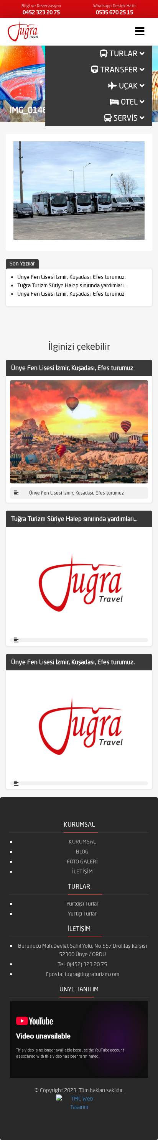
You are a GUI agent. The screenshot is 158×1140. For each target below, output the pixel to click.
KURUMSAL (82, 841)
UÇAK (128, 85)
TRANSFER (119, 69)
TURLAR (123, 53)
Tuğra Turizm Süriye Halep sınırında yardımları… (72, 285)
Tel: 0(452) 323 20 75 (82, 964)
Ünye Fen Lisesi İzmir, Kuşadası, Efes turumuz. (71, 277)
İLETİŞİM (82, 871)
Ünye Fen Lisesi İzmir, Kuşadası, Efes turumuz (71, 293)
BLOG (82, 851)
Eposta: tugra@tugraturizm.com (82, 974)
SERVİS (126, 118)
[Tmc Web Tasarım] (79, 1102)
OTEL (129, 101)
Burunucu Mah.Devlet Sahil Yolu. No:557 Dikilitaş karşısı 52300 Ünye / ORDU (82, 950)
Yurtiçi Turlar (82, 913)
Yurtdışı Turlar (82, 903)
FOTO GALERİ (82, 861)
